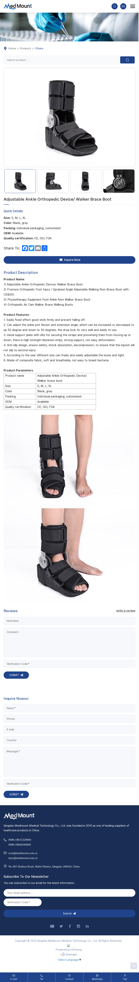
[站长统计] (68, 945)
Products (25, 48)
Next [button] (133, 117)
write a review (125, 611)
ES (123, 6)
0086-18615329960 (20, 839)
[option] (69, 117)
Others (39, 48)
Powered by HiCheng (69, 949)
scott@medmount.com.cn (23, 853)
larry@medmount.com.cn (23, 858)
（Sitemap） (69, 955)
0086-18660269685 (20, 844)
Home (12, 48)
